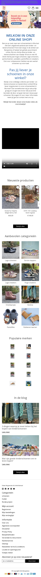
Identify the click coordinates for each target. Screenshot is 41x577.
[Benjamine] (4, 8)
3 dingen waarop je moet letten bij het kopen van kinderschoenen (19, 427)
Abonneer (32, 561)
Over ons (5, 523)
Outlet (4, 499)
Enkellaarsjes (11, 305)
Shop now (21, 22)
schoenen (5, 496)
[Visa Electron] (28, 574)
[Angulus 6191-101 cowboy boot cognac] (30, 197)
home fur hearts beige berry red (11, 212)
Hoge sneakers (30, 283)
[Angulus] (12, 347)
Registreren (6, 509)
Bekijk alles (20, 226)
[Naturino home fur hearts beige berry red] (11, 197)
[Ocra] (28, 365)
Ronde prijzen (7, 502)
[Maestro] (15, 574)
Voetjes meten (7, 553)
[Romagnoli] (28, 375)
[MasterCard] (9, 574)
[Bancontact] (12, 574)
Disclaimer (6, 529)
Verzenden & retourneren (11, 538)
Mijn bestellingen (8, 512)
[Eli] (28, 356)
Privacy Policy (7, 532)
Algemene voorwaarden (11, 526)
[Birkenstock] (28, 347)
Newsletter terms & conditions (13, 547)
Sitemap (5, 544)
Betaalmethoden (8, 535)
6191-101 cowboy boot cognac (30, 212)
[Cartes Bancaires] (31, 574)
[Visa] (25, 574)
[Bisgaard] (12, 356)
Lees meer (6, 432)
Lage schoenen (10, 260)
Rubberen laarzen (30, 327)
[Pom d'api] (12, 375)
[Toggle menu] (37, 8)
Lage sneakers (10, 283)
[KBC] (21, 574)
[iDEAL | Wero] (6, 574)
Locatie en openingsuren (11, 550)
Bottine (30, 305)
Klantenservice (7, 541)
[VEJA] (28, 384)
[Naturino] (12, 365)
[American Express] (34, 574)
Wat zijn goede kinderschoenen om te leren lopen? (19, 459)
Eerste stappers (30, 260)
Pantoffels (11, 327)
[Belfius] (18, 574)
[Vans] (12, 384)
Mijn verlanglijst (8, 515)
